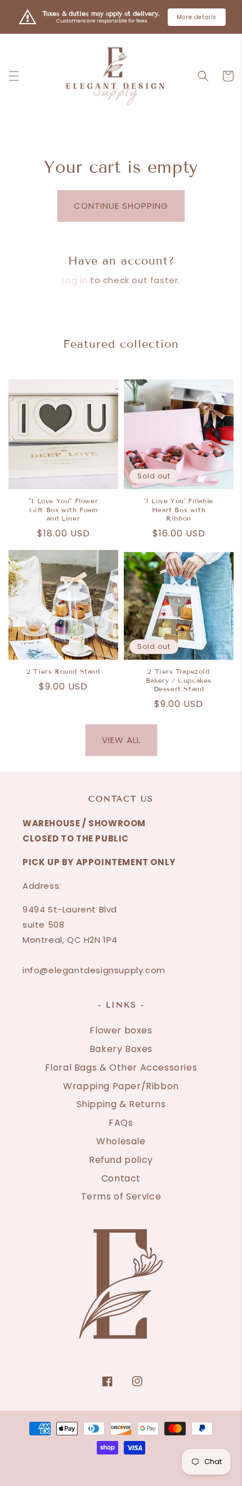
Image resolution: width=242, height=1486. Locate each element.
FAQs (121, 1122)
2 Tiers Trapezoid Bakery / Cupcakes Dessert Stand (179, 680)
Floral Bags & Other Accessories (121, 1067)
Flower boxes (120, 1030)
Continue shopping (121, 206)
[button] (14, 76)
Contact (121, 1178)
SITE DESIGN (166, 1460)
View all (121, 740)
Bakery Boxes (121, 1048)
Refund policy (121, 1159)
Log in (75, 280)
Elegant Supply (99, 1460)
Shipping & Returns (121, 1104)
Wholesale (120, 1141)
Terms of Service (121, 1196)
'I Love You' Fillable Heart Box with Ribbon (178, 509)
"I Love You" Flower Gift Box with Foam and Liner (63, 509)
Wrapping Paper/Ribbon (121, 1086)
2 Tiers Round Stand (63, 671)
